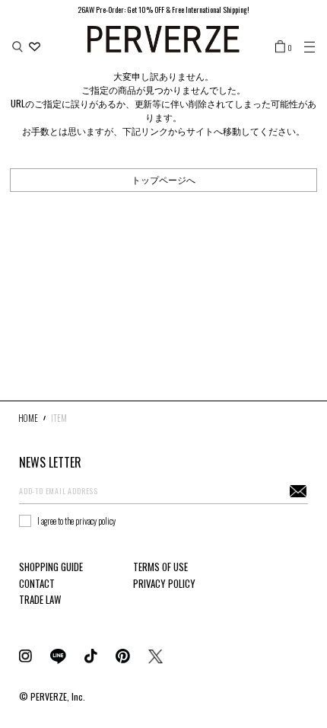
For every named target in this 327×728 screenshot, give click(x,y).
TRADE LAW (40, 599)
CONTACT (37, 583)
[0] (280, 46)
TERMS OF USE (160, 566)
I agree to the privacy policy (76, 521)
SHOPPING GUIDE (51, 566)
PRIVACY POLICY (164, 583)
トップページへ (163, 179)
